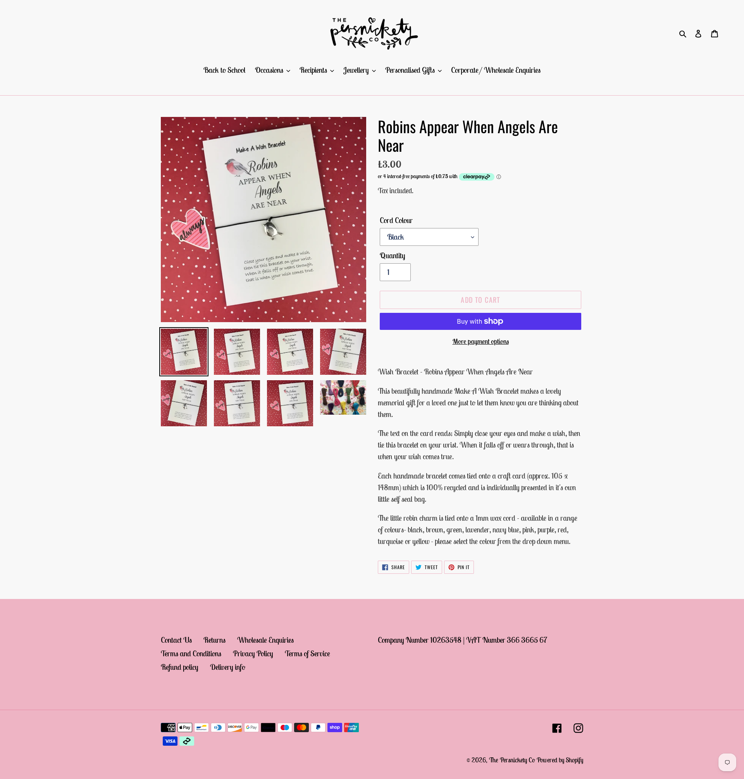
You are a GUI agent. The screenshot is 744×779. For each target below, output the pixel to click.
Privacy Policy (253, 653)
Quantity (392, 255)
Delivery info (227, 667)
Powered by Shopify (560, 760)
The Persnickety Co (513, 760)
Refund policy (179, 667)
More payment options (481, 341)
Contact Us (176, 640)
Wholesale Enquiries (265, 640)
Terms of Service (307, 653)
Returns (214, 640)
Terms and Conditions (191, 653)
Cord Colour (396, 220)
